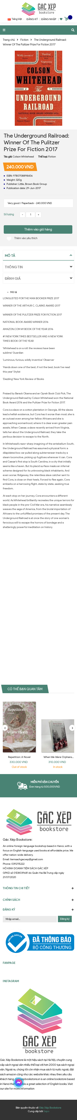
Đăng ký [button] (9, 909)
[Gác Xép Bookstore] (38, 9)
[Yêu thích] (61, 19)
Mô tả (13, 292)
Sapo (46, 1111)
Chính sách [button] (11, 900)
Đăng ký (65, 918)
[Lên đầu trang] (66, 1082)
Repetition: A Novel (19, 757)
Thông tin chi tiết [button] (16, 888)
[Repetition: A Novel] (19, 725)
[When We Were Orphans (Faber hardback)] (57, 725)
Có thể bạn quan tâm (24, 689)
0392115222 (17, 863)
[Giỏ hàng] (67, 19)
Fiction (52, 156)
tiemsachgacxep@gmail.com (26, 859)
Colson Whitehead (23, 156)
